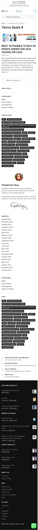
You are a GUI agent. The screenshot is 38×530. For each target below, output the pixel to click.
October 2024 (7, 230)
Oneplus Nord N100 (28, 138)
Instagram (5, 511)
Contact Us (5, 492)
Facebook (5, 505)
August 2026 (6, 219)
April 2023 (5, 251)
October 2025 (6, 224)
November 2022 (7, 254)
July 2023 (5, 243)
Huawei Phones (7, 135)
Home (3, 23)
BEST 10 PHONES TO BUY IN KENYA (13, 122)
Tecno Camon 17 (8, 157)
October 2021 (6, 270)
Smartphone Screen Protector (12, 154)
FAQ (3, 497)
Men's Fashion (7, 102)
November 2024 (7, 227)
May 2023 (5, 249)
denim (24, 132)
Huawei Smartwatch (21, 135)
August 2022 (6, 259)
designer (31, 132)
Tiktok (4, 519)
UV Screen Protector (9, 163)
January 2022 (6, 265)
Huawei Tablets (7, 138)
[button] (34, 11)
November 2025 (7, 222)
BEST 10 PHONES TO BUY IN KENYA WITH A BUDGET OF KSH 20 (19, 126)
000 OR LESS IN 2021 (14, 119)
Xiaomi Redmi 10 (8, 166)
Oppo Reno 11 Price (8, 144)
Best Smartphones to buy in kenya (13, 129)
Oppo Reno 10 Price (23, 141)
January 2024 (6, 238)
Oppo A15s (11, 141)
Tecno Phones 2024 (21, 157)
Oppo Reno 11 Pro (22, 144)
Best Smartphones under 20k (11, 132)
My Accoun (6, 487)
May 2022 (5, 262)
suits (24, 154)
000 (4, 119)
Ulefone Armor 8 (19, 160)
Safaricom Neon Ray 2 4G (10, 147)
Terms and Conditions (9, 495)
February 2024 (7, 235)
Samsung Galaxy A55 (9, 151)
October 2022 (7, 257)
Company (5, 476)
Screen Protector (23, 151)
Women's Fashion (8, 107)
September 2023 (8, 241)
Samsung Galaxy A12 (27, 147)
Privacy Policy (6, 478)
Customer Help (7, 489)
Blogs (3, 99)
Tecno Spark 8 (7, 160)
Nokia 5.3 (17, 138)
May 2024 (5, 232)
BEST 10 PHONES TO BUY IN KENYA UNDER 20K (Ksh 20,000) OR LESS (19, 49)
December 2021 (7, 267)
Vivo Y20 (20, 163)
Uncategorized (7, 105)
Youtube (4, 516)
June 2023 (5, 246)
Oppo (4, 141)
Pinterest (5, 514)
